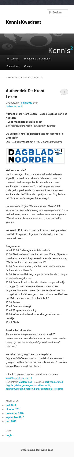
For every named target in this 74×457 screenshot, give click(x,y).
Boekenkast (12, 66)
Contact (28, 66)
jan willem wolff (42, 385)
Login (9, 435)
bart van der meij (54, 382)
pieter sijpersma (43, 388)
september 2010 (15, 417)
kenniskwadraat (14, 388)
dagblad (10, 385)
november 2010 (15, 413)
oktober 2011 (13, 409)
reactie (58, 388)
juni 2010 (11, 421)
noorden (28, 388)
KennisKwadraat (23, 22)
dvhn (18, 385)
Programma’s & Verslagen (37, 58)
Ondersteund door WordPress (37, 450)
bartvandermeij (14, 106)
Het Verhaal (12, 58)
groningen (27, 385)
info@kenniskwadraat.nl (19, 378)
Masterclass (25, 382)
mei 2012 (11, 405)
